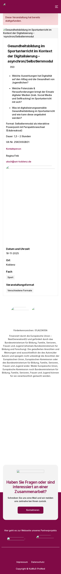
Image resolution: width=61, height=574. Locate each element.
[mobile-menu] (54, 6)
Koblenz (10, 264)
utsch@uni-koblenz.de (18, 161)
